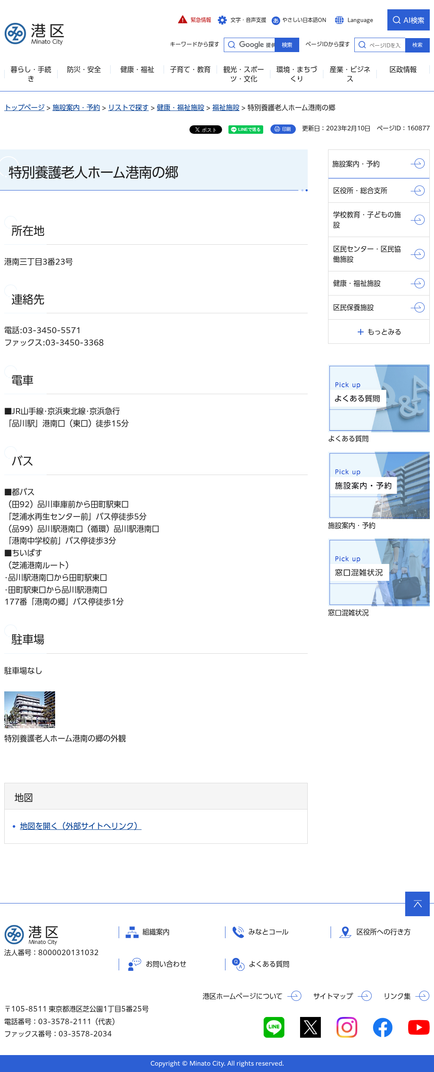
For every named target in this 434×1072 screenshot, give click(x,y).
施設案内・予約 (76, 107)
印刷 (286, 129)
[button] (194, 19)
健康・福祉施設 (180, 107)
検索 (417, 45)
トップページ (24, 107)
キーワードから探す (231, 44)
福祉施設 (225, 107)
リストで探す (128, 107)
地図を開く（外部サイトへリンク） (81, 826)
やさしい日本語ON (304, 19)
